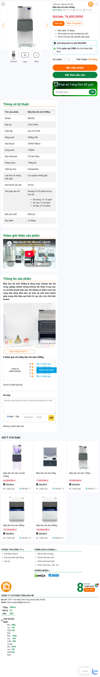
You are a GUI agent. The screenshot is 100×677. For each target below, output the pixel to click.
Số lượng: (57, 59)
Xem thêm (89, 590)
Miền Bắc (58, 23)
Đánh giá (79, 10)
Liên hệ (7, 561)
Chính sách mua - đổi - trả (48, 565)
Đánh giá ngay (46, 370)
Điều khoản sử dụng (46, 554)
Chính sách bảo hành (46, 561)
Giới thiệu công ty (11, 554)
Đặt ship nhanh (75, 67)
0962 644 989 (14, 638)
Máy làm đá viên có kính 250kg (14, 474)
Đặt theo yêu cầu (75, 74)
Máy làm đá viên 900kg (13, 525)
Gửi (92, 92)
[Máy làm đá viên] (3, 4)
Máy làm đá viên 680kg (46, 525)
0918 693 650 (14, 649)
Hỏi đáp (89, 10)
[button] (19, 352)
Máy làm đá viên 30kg (46, 473)
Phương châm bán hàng (14, 557)
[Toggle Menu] (97, 4)
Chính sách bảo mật (46, 557)
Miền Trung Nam (74, 23)
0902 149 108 (13, 627)
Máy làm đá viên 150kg (79, 473)
